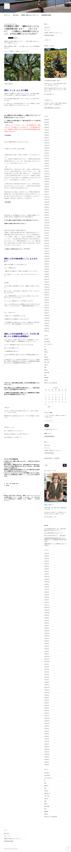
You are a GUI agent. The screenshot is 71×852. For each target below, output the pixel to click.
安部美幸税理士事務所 (46, 15)
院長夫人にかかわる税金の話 (50, 382)
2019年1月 (46, 312)
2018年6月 (46, 330)
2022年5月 (46, 209)
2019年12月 (47, 284)
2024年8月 (46, 153)
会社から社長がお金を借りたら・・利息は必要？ (55, 535)
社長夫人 (7, 483)
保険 (45, 349)
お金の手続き (47, 341)
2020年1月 (46, 282)
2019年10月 (47, 289)
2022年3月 (46, 215)
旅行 (45, 354)
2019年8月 (46, 294)
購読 (47, 425)
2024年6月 (46, 158)
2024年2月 (46, 168)
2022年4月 (46, 212)
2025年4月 (46, 132)
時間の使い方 (47, 359)
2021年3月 (46, 245)
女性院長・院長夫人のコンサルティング (30, 15)
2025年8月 (46, 122)
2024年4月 (46, 163)
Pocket (15, 37)
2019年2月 (46, 310)
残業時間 (7, 485)
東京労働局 (8, 135)
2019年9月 (46, 292)
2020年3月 (46, 276)
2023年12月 (47, 173)
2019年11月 (46, 287)
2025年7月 (46, 124)
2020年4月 (46, 274)
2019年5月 (46, 302)
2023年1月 (46, 194)
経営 (10, 483)
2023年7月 (46, 186)
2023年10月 (47, 178)
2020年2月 (46, 279)
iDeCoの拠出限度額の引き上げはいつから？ (54, 533)
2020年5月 (46, 271)
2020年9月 (46, 261)
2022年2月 (46, 217)
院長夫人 (17, 483)
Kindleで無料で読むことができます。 (52, 107)
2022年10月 (47, 202)
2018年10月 (47, 320)
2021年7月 (46, 235)
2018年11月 (46, 318)
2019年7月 (46, 297)
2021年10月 (47, 227)
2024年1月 (46, 171)
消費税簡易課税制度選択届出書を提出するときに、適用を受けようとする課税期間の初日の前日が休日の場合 (55, 540)
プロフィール (7, 15)
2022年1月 (46, 220)
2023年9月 (46, 181)
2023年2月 (46, 191)
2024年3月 (46, 166)
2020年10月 (47, 258)
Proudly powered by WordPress (11, 848)
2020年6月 (46, 269)
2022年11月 (46, 199)
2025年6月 (46, 127)
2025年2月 (46, 137)
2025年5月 (46, 130)
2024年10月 (47, 148)
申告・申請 (46, 362)
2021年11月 (46, 225)
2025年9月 (46, 119)
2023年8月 (46, 184)
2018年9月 (46, 323)
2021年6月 (46, 238)
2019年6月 (46, 300)
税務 (45, 367)
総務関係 (13, 483)
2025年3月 (46, 135)
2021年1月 (46, 251)
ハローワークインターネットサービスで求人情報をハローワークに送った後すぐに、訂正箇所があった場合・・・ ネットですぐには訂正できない (22, 474)
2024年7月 (46, 155)
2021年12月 (47, 222)
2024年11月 (46, 145)
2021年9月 (46, 230)
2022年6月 (46, 207)
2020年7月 (46, 266)
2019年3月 (46, 307)
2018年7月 (46, 328)
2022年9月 (46, 204)
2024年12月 (47, 142)
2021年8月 (46, 233)
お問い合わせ (16, 15)
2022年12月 (47, 197)
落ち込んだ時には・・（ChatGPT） (52, 458)
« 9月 (49, 406)
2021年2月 (46, 248)
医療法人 (46, 352)
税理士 (45, 369)
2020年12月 (47, 253)
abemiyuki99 (14, 24)
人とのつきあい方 (48, 344)
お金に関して (47, 339)
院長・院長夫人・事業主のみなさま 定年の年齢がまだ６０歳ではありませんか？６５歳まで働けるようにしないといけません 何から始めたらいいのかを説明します (22, 466)
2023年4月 (46, 189)
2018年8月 (46, 325)
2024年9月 (46, 150)
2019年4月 (46, 305)
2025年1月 (46, 140)
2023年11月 (46, 176)
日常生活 (46, 357)
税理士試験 (46, 372)
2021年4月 (46, 243)
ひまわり (17, 5)
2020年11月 (46, 256)
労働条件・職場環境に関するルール (14, 248)
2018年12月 (47, 315)
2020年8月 (46, 264)
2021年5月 (46, 240)
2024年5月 (46, 160)
